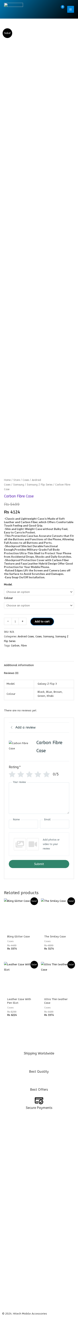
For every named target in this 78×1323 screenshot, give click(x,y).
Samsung (18, 484)
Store (16, 479)
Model (8, 584)
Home (7, 479)
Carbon (15, 645)
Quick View (20, 929)
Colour (8, 598)
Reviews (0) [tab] (11, 673)
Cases (26, 479)
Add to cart (42, 621)
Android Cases (26, 636)
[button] (52, 9)
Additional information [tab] (19, 665)
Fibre (24, 645)
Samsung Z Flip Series (39, 484)
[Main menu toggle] (70, 9)
